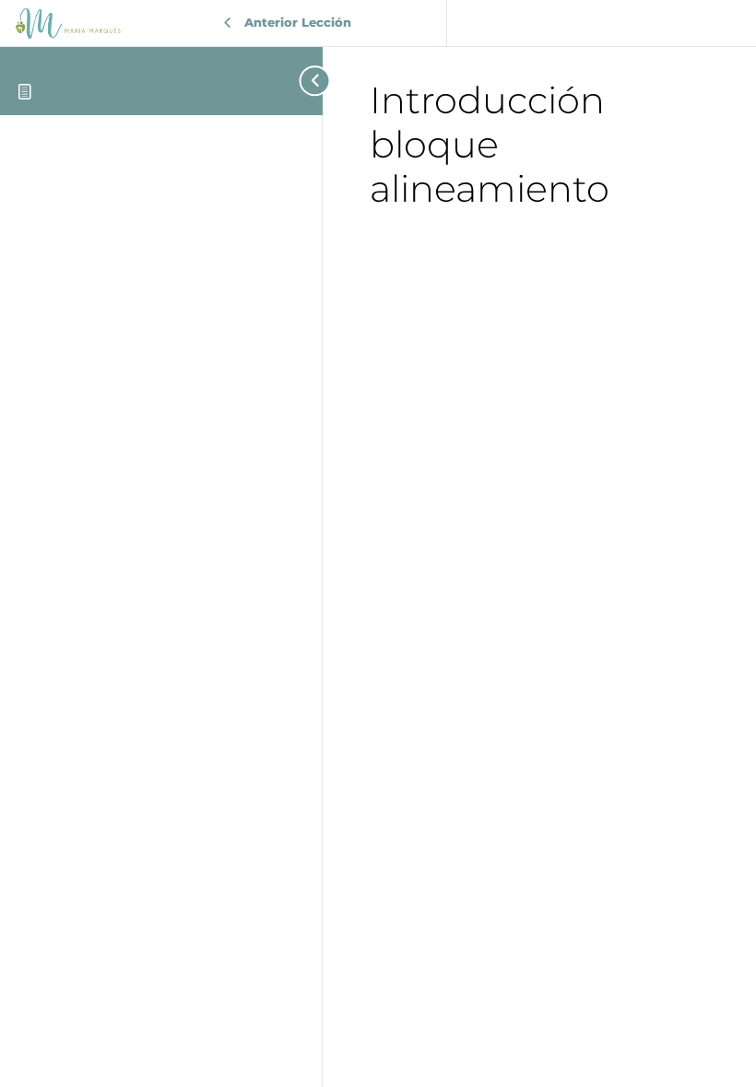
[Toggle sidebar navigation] (304, 80)
